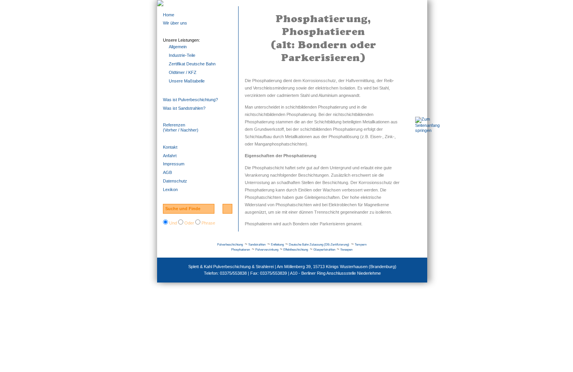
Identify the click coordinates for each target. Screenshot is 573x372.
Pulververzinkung (266, 249)
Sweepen (346, 249)
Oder (189, 223)
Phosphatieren (240, 249)
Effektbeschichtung (295, 249)
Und (173, 223)
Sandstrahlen (256, 244)
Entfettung (277, 244)
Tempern (360, 244)
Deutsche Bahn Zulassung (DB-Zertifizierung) (319, 244)
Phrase (208, 223)
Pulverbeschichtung (230, 244)
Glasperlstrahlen (324, 249)
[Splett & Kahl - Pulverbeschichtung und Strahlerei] (292, 3)
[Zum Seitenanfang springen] (427, 130)
